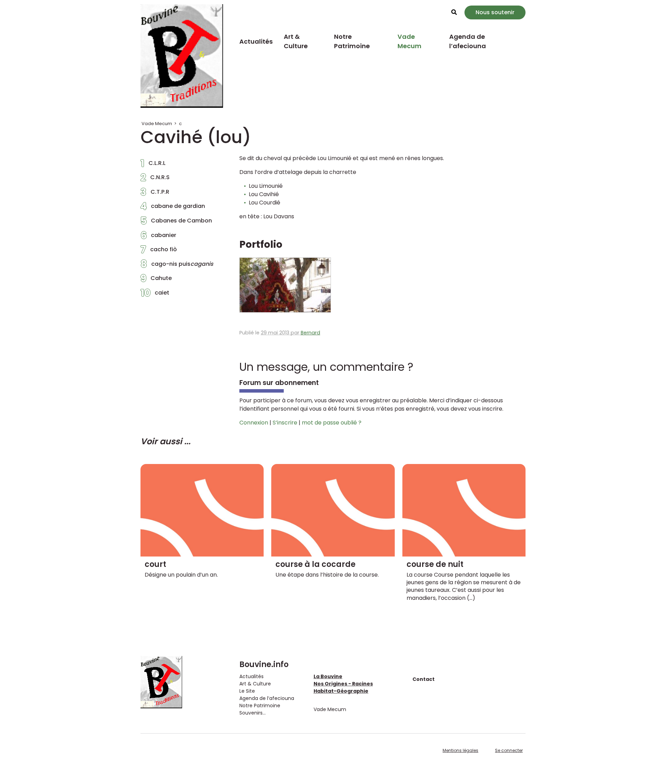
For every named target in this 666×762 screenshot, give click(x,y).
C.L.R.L (152, 165)
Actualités (256, 41)
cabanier (158, 237)
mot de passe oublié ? (331, 423)
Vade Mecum (409, 41)
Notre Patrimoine (352, 41)
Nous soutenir (495, 12)
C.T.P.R (154, 194)
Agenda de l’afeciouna (467, 41)
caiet (154, 294)
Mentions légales (460, 750)
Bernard (310, 332)
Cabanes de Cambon (176, 222)
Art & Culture (296, 41)
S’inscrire (285, 423)
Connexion (253, 423)
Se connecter (509, 750)
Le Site (247, 690)
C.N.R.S (155, 179)
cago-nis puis (176, 266)
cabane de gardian (172, 208)
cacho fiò (158, 251)
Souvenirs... (252, 712)
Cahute (156, 280)
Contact (423, 679)
